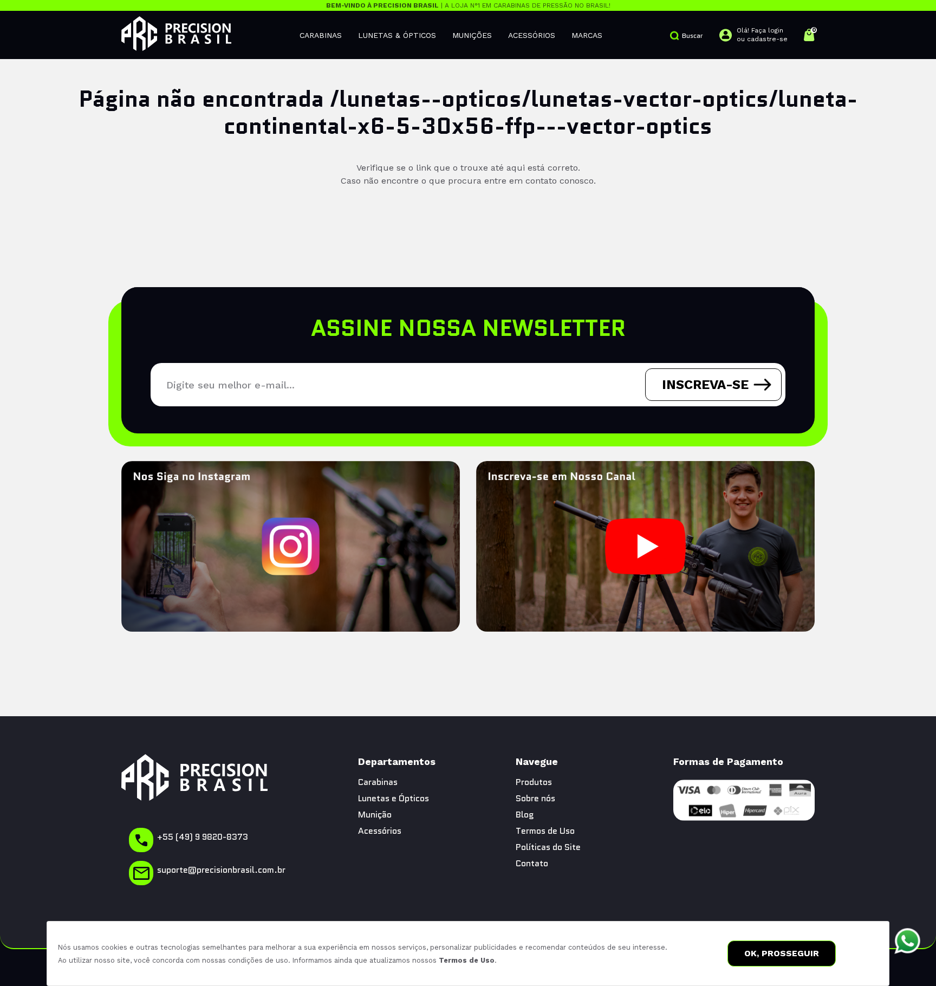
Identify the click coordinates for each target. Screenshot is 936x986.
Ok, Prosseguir (781, 953)
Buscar (692, 35)
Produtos (534, 782)
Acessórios (531, 35)
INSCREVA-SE (705, 384)
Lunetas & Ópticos (397, 35)
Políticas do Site (548, 847)
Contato (532, 863)
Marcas (586, 35)
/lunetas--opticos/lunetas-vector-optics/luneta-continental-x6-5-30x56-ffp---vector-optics (540, 112)
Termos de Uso (467, 960)
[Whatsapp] (907, 941)
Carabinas (321, 35)
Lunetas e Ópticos (393, 798)
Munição (375, 814)
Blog (525, 814)
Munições (472, 35)
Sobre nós (535, 798)
